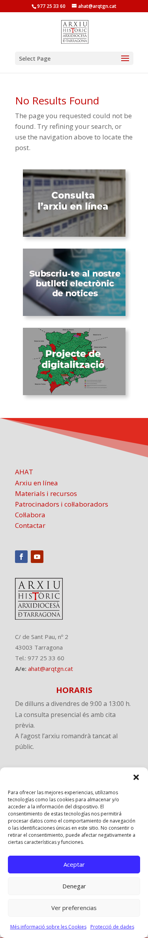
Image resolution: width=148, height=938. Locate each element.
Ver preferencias (74, 908)
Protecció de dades (112, 926)
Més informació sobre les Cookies (48, 926)
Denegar (74, 886)
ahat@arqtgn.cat (50, 668)
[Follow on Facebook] (21, 556)
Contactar (30, 525)
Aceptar (74, 864)
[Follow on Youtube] (37, 556)
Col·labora (30, 514)
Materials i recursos (46, 493)
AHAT (24, 471)
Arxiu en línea (36, 482)
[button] (136, 777)
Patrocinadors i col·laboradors (61, 504)
